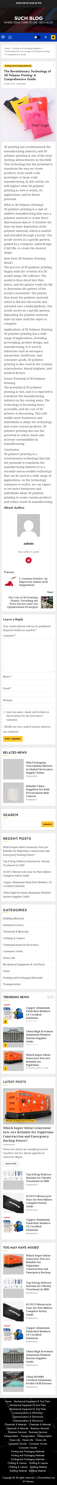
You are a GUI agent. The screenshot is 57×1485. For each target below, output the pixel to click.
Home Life (9, 958)
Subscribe (53, 37)
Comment (9, 635)
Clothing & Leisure (14, 938)
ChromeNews (44, 1477)
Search (10, 814)
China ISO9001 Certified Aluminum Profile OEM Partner (39, 1380)
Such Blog (28, 18)
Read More (10, 1163)
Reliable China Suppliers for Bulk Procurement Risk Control (38, 791)
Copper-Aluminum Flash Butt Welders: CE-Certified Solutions (38, 1013)
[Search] (45, 37)
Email (7, 688)
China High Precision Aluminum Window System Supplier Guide (39, 1036)
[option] (28, 1015)
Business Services (13, 925)
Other (6, 971)
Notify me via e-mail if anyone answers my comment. (26, 729)
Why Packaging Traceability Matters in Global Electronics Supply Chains (39, 767)
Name (7, 676)
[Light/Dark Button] (37, 37)
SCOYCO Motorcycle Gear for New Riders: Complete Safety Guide (39, 1201)
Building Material (13, 918)
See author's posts (28, 552)
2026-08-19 (32, 776)
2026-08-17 (32, 800)
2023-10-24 (10, 84)
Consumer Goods (12, 951)
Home (8, 1401)
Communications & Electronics (21, 944)
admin (29, 543)
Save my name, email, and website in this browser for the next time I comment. (27, 715)
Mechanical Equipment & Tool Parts (24, 964)
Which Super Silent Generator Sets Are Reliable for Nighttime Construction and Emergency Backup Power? (26, 850)
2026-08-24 (10, 1145)
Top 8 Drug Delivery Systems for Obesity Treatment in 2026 (38, 1178)
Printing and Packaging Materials (18, 66)
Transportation (12, 984)
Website (7, 700)
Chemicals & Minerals (15, 931)
